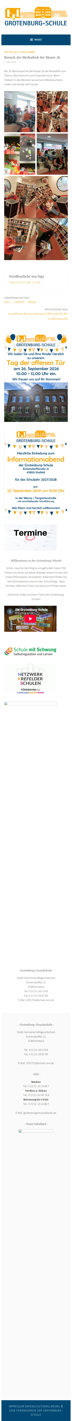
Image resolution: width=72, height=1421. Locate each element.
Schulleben (27, 52)
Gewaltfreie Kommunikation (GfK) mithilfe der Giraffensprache (38, 314)
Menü (38, 39)
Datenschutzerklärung (42, 1406)
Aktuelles (11, 52)
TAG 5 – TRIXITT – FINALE (20, 300)
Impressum (16, 1406)
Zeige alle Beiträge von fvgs (24, 282)
